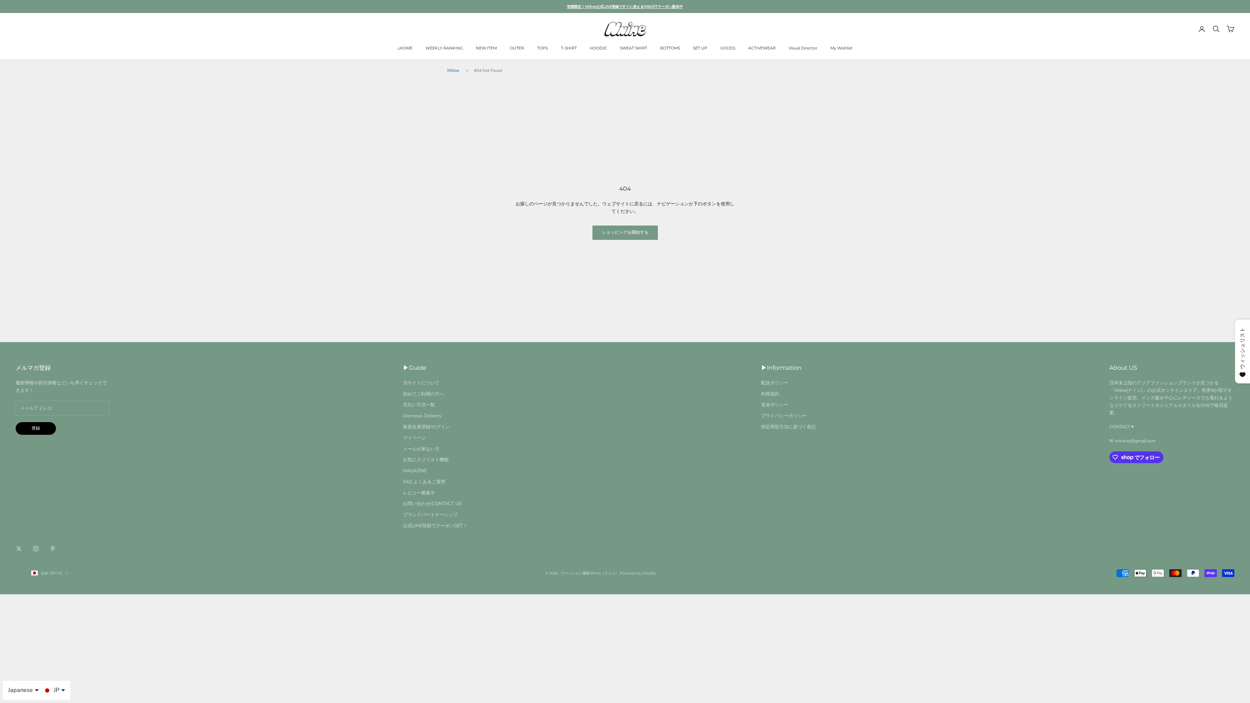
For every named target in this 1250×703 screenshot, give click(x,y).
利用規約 (770, 394)
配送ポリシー (774, 382)
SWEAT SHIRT (633, 48)
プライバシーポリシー (784, 415)
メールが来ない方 (421, 449)
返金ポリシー (774, 404)
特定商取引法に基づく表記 (788, 426)
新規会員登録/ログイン (426, 426)
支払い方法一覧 (419, 404)
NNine (453, 71)
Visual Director (803, 48)
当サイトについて (421, 382)
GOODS (727, 48)
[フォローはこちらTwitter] (19, 548)
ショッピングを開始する (625, 232)
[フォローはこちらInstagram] (36, 548)
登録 (36, 428)
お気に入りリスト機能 (426, 459)
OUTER (517, 48)
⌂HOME (404, 48)
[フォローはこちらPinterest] (52, 548)
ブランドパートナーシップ (430, 514)
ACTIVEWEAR (762, 48)
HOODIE (598, 48)
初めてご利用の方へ (423, 394)
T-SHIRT (569, 48)
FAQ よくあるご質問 (424, 481)
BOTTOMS (670, 48)
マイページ (414, 437)
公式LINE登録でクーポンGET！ (435, 525)
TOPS (542, 48)
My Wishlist (841, 48)
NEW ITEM (486, 48)
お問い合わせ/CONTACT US (432, 503)
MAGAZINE (415, 470)
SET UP (700, 48)
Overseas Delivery (422, 415)
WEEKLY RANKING (444, 48)
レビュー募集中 (419, 492)
